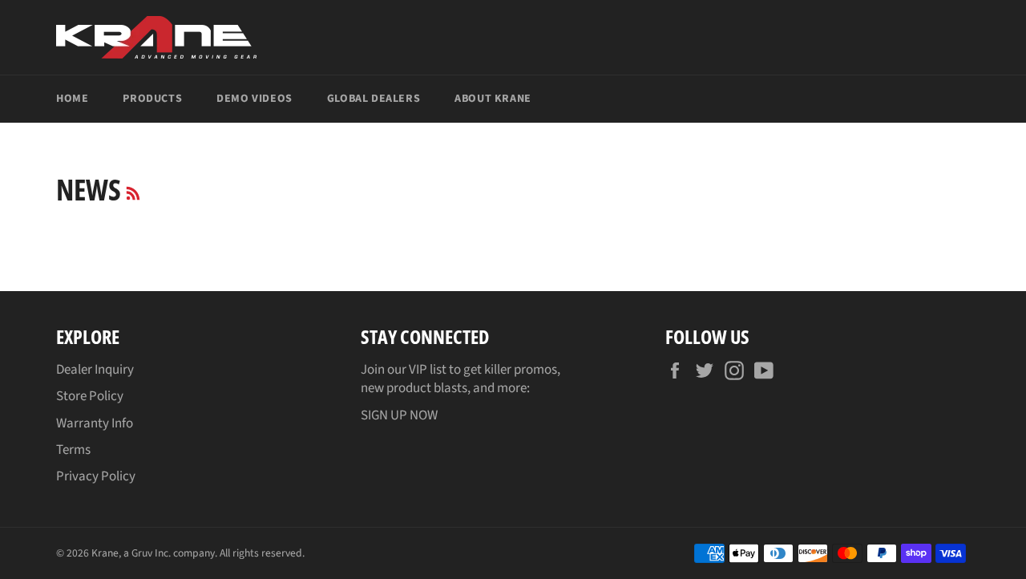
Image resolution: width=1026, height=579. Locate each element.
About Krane (492, 99)
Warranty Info (94, 423)
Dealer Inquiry (95, 369)
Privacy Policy (95, 476)
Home (72, 99)
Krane (105, 553)
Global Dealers (373, 99)
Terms (73, 450)
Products (152, 99)
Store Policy (89, 396)
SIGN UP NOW (399, 415)
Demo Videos (254, 99)
